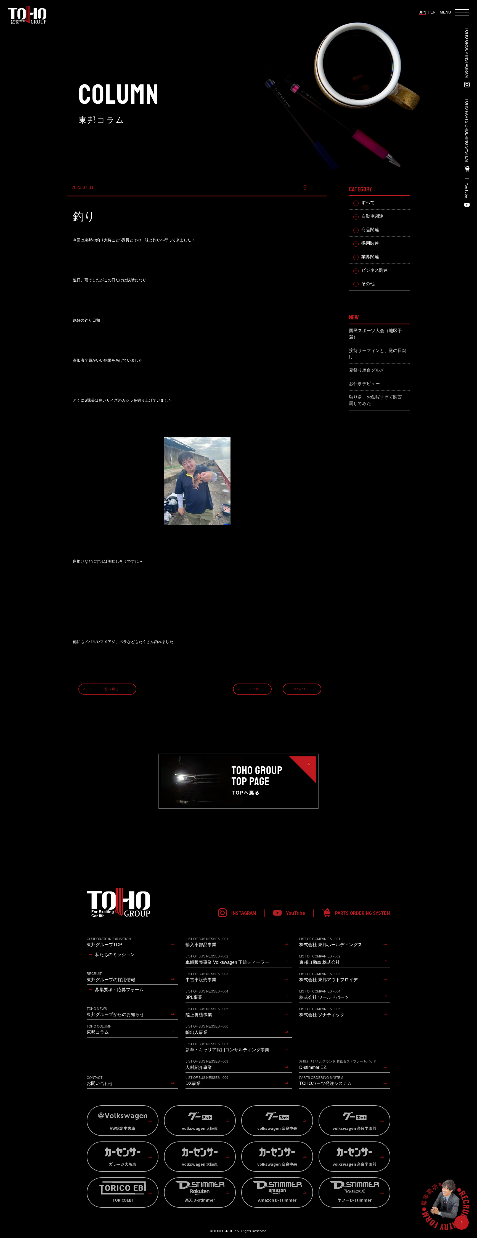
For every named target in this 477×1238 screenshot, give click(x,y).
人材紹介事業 (207, 1064)
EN (433, 12)
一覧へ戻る (110, 689)
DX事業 (207, 1081)
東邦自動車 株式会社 (319, 959)
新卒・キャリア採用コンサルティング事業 (227, 1047)
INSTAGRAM (243, 912)
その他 (316, 187)
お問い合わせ (100, 1081)
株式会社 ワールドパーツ (324, 994)
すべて (368, 202)
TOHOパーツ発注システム (325, 1081)
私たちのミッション (115, 954)
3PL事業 (207, 994)
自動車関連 (372, 216)
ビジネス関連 (374, 270)
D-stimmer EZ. (337, 1064)
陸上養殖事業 (207, 1012)
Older (255, 689)
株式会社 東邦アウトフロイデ (328, 977)
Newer (299, 689)
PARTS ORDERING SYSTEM (362, 912)
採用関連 (370, 243)
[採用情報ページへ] (445, 1206)
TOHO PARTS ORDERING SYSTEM (467, 130)
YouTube (467, 190)
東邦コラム (99, 1029)
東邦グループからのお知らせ (115, 1012)
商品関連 (370, 229)
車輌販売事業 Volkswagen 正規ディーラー (227, 959)
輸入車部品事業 (207, 942)
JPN (422, 12)
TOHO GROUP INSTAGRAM (467, 53)
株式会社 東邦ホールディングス (330, 942)
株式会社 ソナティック (321, 1012)
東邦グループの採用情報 (111, 977)
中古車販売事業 (207, 977)
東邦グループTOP (109, 942)
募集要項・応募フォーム (119, 989)
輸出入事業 (207, 1029)
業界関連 (370, 256)
